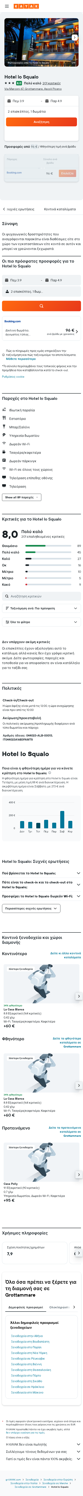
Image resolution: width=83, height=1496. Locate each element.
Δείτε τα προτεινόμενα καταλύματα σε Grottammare (65, 1132)
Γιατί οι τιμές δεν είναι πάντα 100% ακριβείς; (39, 1459)
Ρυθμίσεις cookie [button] (13, 376)
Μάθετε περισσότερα (21, 359)
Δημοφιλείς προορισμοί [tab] (25, 1307)
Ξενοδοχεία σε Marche (55, 1483)
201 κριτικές (52, 83)
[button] (6, 6)
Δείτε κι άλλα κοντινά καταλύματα (65, 955)
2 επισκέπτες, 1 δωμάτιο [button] (27, 111)
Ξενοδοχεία (32, 1479)
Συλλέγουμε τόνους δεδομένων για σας (36, 1452)
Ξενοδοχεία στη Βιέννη (26, 1364)
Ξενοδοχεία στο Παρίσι (26, 1347)
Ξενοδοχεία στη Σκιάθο (26, 1381)
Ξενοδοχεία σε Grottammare (30, 1486)
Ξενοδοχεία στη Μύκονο (27, 1392)
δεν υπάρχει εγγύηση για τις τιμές (25, 1432)
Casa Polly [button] (11, 1184)
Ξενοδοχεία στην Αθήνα (27, 1336)
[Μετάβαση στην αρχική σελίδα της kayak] (26, 6)
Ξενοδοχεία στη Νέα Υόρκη (29, 1353)
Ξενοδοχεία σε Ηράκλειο (27, 1387)
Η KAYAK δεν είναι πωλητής (26, 1444)
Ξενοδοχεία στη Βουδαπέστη (30, 1341)
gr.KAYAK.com (13, 1479)
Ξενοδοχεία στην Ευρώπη (58, 1479)
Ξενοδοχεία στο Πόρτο (26, 1375)
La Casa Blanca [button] (14, 1009)
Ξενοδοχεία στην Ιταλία (23, 1483)
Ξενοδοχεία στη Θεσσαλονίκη (31, 1370)
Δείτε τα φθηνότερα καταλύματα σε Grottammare (67, 1042)
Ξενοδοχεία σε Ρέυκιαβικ (28, 1358)
